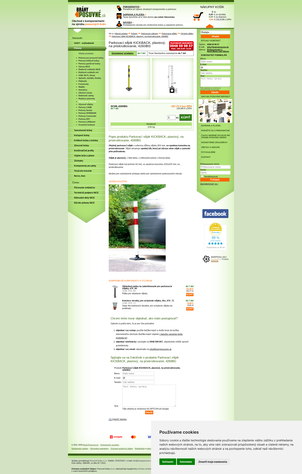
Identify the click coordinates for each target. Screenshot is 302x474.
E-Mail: (203, 64)
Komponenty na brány (109, 445)
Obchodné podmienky (99, 448)
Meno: (203, 58)
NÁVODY (127, 22)
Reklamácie (140, 448)
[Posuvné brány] (91, 14)
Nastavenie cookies (79, 448)
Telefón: (204, 70)
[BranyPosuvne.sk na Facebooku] (215, 213)
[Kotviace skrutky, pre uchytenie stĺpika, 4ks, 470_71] (115, 306)
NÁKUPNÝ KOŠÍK (212, 7)
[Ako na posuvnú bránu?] (215, 122)
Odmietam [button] (186, 461)
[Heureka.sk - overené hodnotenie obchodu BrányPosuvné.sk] (215, 250)
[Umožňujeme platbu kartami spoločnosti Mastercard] (133, 437)
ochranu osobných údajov (149, 469)
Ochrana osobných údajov (121, 448)
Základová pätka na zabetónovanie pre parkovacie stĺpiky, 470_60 (147, 287)
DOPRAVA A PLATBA (133, 14)
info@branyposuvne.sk (160, 349)
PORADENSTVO (131, 7)
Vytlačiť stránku (119, 419)
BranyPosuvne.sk (90, 445)
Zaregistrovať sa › (209, 184)
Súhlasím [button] (167, 461)
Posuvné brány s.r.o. (98, 461)
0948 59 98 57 (213, 44)
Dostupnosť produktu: (123, 53)
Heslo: (203, 170)
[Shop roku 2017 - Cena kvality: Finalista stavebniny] (215, 259)
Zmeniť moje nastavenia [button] (212, 461)
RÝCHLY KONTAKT (210, 40)
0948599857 (120, 461)
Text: (202, 76)
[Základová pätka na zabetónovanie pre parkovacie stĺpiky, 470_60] (115, 291)
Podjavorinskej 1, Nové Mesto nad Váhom (218, 51)
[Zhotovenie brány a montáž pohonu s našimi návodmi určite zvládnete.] (119, 24)
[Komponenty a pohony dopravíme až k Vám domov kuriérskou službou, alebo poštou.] (119, 16)
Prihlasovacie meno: (210, 164)
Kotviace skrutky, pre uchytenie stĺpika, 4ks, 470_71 (148, 300)
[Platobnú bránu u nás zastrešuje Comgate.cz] (116, 437)
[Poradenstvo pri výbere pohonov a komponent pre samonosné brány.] (119, 8)
